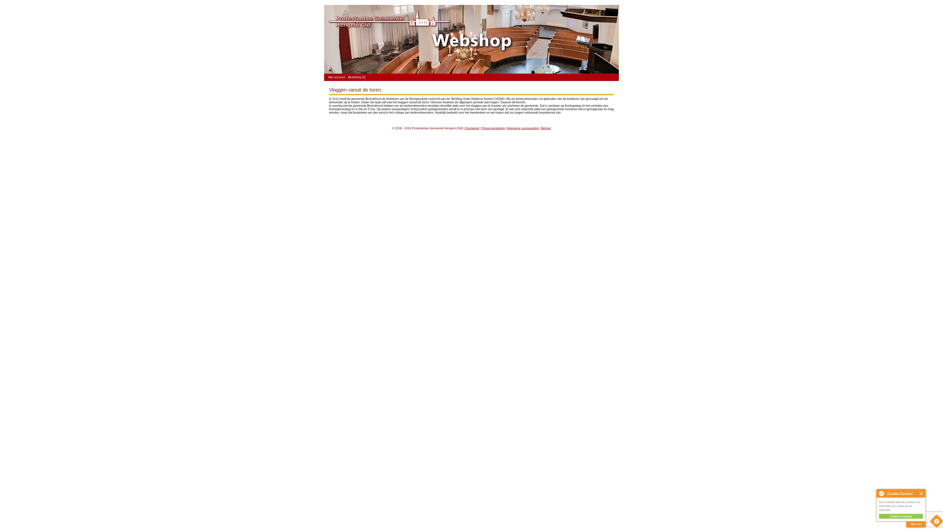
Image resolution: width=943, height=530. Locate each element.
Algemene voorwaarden (523, 128)
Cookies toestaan (901, 516)
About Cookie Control (881, 493)
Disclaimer (472, 128)
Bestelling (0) (357, 77)
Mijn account (336, 77)
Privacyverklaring (493, 128)
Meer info (916, 524)
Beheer (546, 128)
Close (921, 493)
